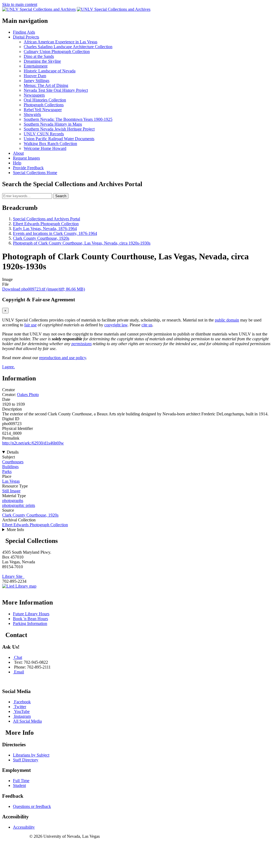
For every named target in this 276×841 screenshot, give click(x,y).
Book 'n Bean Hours (30, 618)
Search (60, 196)
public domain (227, 320)
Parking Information (30, 623)
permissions (81, 343)
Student (19, 785)
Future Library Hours (31, 614)
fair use (30, 325)
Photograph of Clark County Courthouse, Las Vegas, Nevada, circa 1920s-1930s (81, 243)
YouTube (22, 711)
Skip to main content (19, 4)
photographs (12, 500)
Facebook (22, 701)
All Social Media (27, 721)
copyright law (115, 325)
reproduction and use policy (62, 357)
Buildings (10, 466)
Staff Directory (25, 760)
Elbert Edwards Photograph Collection (46, 223)
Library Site (13, 576)
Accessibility (24, 827)
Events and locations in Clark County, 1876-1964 (55, 233)
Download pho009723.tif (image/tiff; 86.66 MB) (43, 289)
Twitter (20, 706)
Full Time (21, 780)
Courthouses (12, 462)
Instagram (22, 716)
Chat (18, 657)
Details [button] (13, 452)
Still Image (11, 491)
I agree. (8, 367)
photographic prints (18, 505)
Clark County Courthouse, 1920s (41, 238)
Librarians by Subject (31, 755)
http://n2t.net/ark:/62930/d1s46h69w (33, 443)
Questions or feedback (32, 806)
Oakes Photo (28, 394)
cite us (147, 325)
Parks (7, 471)
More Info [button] (15, 529)
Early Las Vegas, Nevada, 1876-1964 (45, 228)
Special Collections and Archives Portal (46, 219)
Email (19, 672)
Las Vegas (11, 481)
